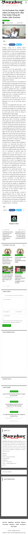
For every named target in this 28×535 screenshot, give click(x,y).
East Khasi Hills (6, 20)
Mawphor (5, 532)
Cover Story (5, 524)
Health (17, 524)
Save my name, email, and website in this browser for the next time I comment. (12, 321)
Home (5, 522)
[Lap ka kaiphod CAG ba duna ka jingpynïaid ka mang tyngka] (20, 252)
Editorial (23, 524)
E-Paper (15, 526)
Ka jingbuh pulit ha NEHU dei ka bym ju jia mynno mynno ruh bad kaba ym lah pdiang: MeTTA (20, 235)
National (23, 522)
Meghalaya (11, 522)
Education (11, 524)
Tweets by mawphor (7, 471)
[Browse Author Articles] (14, 219)
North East (17, 522)
